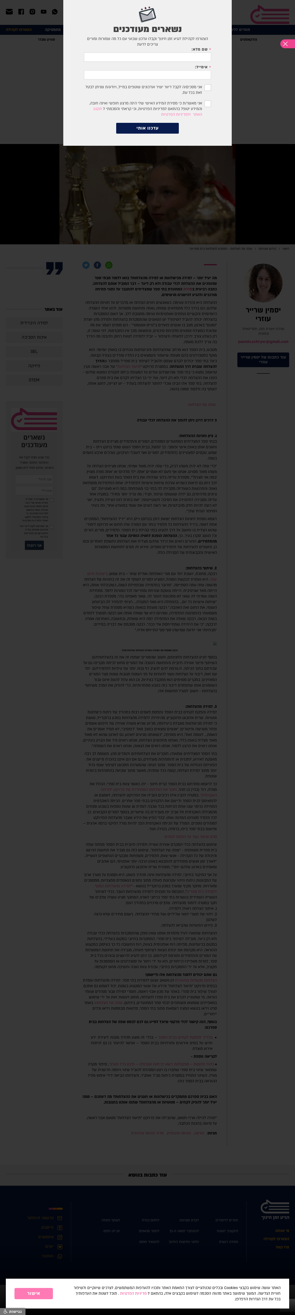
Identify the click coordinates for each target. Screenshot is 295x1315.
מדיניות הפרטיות (133, 1293)
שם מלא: (200, 49)
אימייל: (201, 67)
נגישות (15, 1311)
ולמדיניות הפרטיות (176, 114)
